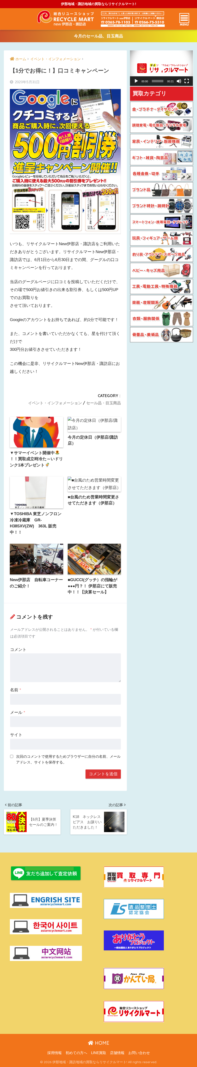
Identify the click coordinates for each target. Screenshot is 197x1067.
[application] (161, 68)
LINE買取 (98, 1053)
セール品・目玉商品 (103, 402)
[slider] (157, 81)
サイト (16, 735)
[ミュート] (179, 81)
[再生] (136, 81)
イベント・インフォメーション (55, 402)
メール (17, 712)
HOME (101, 1043)
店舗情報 (117, 1053)
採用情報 (54, 1053)
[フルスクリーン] (186, 81)
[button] (161, 68)
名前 (15, 690)
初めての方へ (76, 1053)
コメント (18, 649)
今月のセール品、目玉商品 (98, 36)
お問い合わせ (139, 1053)
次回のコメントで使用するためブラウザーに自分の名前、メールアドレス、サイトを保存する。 (68, 759)
